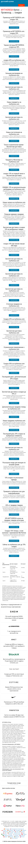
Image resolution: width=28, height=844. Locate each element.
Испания (7, 829)
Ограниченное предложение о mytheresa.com (14, 348)
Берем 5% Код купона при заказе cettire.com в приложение (14, 689)
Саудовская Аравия (8, 835)
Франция (6, 831)
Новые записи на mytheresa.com (14, 202)
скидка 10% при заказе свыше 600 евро (14, 245)
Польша (4, 830)
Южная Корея (17, 834)
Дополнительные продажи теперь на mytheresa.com (14, 408)
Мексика (23, 831)
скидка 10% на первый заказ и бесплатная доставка (14, 174)
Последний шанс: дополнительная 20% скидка (14, 378)
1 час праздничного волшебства (14, 632)
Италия (12, 831)
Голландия (17, 830)
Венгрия (11, 836)
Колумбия (11, 832)
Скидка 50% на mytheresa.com (14, 364)
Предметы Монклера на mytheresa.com (14, 161)
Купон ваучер (14, 838)
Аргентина (17, 832)
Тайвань (25, 834)
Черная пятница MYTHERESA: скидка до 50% (14, 46)
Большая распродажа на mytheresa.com (14, 74)
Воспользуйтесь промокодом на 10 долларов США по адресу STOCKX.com (14, 661)
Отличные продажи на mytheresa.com (14, 305)
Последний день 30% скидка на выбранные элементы (14, 435)
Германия (10, 830)
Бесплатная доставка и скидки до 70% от (14, 393)
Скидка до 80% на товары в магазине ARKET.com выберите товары (14, 646)
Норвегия (23, 835)
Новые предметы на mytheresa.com (14, 103)
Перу (23, 832)
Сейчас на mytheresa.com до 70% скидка (14, 545)
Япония (10, 834)
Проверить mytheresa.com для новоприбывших (14, 492)
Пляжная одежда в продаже (14, 214)
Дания (5, 836)
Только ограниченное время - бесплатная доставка (14, 146)
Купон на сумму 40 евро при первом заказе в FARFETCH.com (14, 716)
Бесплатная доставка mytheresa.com (14, 332)
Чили (5, 832)
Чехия (17, 831)
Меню (21, 5)
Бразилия (4, 834)
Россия (22, 836)
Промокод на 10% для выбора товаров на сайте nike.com (14, 703)
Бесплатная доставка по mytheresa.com (14, 88)
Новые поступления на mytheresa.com (14, 133)
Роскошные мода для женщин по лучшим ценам (14, 464)
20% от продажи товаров (14, 505)
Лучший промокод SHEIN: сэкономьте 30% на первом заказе (14, 618)
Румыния (24, 830)
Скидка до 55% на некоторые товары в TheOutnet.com (14, 675)
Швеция (17, 836)
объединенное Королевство (17, 829)
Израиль (17, 835)
